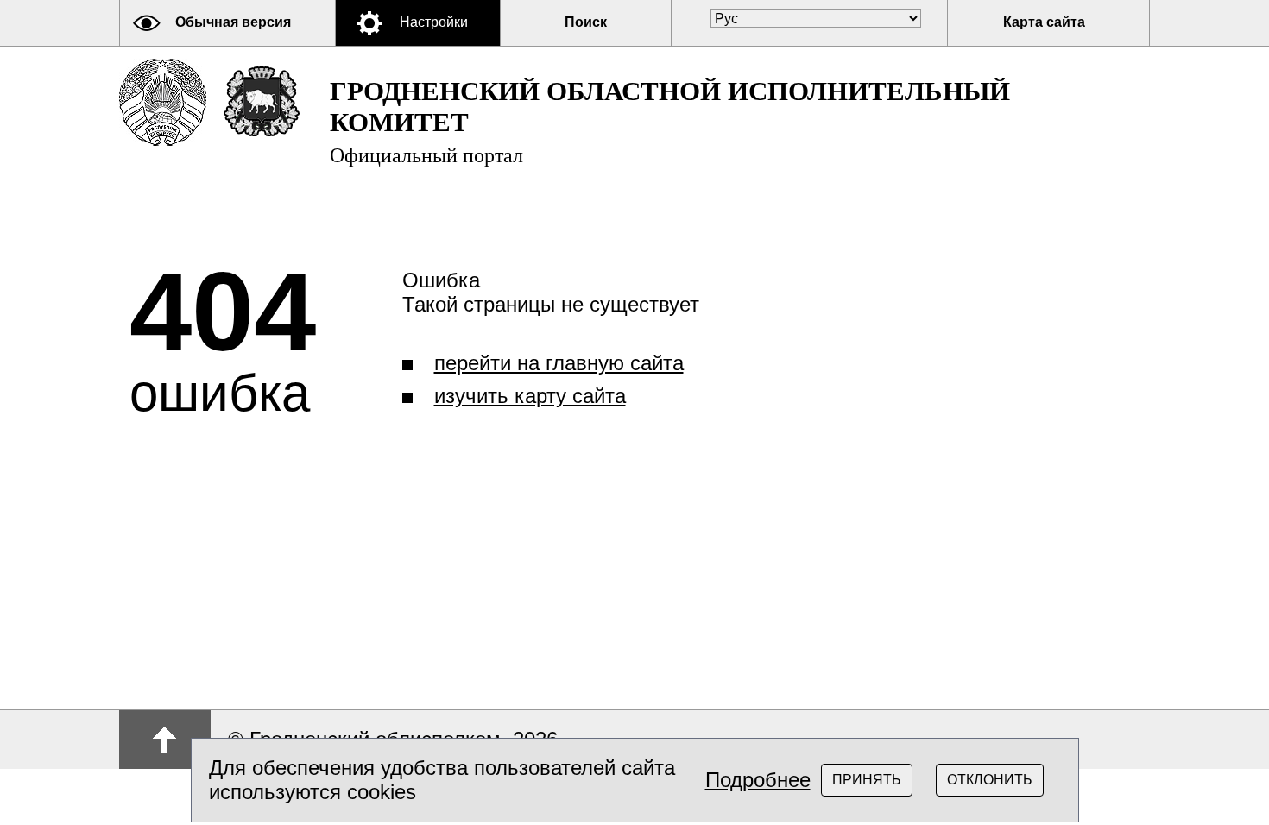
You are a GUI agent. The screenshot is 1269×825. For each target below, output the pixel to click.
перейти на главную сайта (559, 363)
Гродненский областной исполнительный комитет (670, 121)
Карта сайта (1044, 22)
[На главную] (162, 102)
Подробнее (758, 779)
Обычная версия (233, 22)
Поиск (586, 22)
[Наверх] (165, 739)
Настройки (434, 22)
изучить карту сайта (530, 395)
